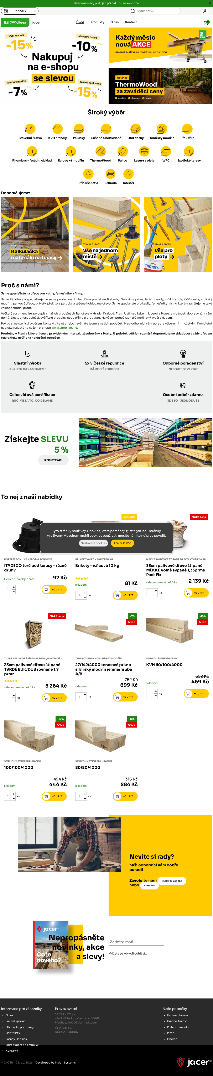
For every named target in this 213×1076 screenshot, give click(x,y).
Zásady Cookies (16, 1039)
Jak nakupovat (15, 1021)
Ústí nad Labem (177, 1015)
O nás (114, 22)
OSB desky (136, 138)
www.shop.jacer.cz (65, 327)
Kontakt (131, 22)
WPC (166, 160)
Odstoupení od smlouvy (22, 1045)
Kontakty (12, 1050)
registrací (53, 460)
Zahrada (111, 183)
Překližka (187, 138)
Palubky (79, 138)
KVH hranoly (57, 138)
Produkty (97, 22)
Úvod (80, 22)
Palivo (122, 160)
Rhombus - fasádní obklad (32, 160)
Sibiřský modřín (162, 138)
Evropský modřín (71, 160)
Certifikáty (13, 1033)
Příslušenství (88, 183)
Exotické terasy (189, 160)
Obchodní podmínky (20, 1027)
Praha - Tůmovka (178, 1027)
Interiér (128, 183)
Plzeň (170, 1033)
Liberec (172, 1039)
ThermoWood (100, 160)
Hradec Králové (177, 1021)
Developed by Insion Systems (55, 1062)
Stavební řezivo (30, 138)
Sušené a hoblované (106, 138)
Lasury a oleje (144, 160)
